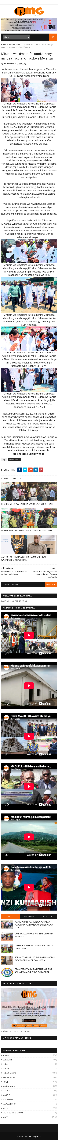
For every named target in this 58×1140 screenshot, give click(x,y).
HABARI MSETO (15, 44)
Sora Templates (33, 1136)
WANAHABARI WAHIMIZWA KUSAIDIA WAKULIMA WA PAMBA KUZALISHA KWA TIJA (34, 925)
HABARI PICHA (9, 1077)
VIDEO (5, 1117)
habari (6, 1068)
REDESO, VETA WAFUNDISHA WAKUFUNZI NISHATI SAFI (27, 504)
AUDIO (6, 1055)
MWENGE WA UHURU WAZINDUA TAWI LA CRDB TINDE (26, 530)
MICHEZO (7, 1108)
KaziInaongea (9, 1086)
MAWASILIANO (9, 1103)
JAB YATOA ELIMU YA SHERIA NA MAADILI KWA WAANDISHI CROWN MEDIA (23, 558)
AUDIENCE (47, 917)
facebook (50, 584)
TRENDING (10, 917)
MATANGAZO (9, 1099)
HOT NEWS (29, 917)
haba (5, 1064)
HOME (5, 1081)
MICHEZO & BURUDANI (13, 1112)
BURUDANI (7, 1059)
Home (3, 44)
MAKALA (6, 1095)
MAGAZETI (7, 1090)
